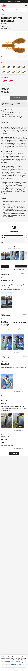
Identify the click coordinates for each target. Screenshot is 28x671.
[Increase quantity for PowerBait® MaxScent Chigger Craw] (7, 98)
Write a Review (22, 266)
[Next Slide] (25, 255)
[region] (14, 255)
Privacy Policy (18, 664)
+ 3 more (20, 347)
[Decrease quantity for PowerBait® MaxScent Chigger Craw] (2, 98)
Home (2, 14)
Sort (14, 269)
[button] (5, 29)
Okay (14, 668)
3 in (4, 81)
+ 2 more (20, 426)
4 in (11, 81)
